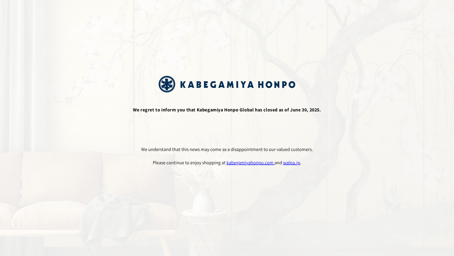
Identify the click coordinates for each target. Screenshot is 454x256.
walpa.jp (291, 163)
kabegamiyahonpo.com (251, 163)
